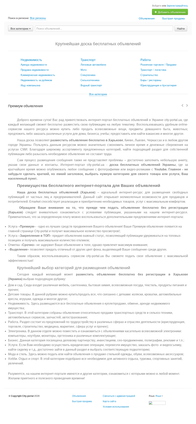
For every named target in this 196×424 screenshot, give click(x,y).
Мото (84, 69)
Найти (181, 28)
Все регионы (38, 18)
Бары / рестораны (150, 80)
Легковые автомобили (93, 64)
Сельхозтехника (90, 80)
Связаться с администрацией (119, 395)
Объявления (147, 18)
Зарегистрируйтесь (177, 5)
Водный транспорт (91, 85)
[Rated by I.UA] (157, 402)
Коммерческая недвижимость (38, 75)
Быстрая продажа (173, 18)
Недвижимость (31, 60)
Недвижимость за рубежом (36, 80)
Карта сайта (109, 401)
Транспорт (88, 60)
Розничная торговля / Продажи (158, 64)
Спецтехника (88, 75)
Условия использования (116, 406)
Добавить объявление (171, 12)
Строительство (149, 75)
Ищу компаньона (30, 85)
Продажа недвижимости (35, 69)
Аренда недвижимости (34, 64)
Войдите (157, 5)
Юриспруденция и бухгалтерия (158, 85)
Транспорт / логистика (153, 69)
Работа (145, 60)
